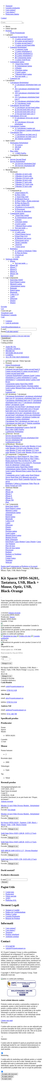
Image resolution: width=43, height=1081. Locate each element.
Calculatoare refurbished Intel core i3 (28, 398)
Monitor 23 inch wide (23, 176)
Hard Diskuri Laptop (17, 282)
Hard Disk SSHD (22, 64)
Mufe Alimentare (12, 539)
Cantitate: (4, 657)
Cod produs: (5, 615)
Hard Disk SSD (21, 197)
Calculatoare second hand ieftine (27, 107)
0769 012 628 (12, 690)
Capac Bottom (19, 542)
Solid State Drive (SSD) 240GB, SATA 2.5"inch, (19, 842)
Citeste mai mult (7, 1020)
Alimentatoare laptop (23, 66)
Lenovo (19, 145)
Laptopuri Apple (21, 49)
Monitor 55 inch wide (23, 186)
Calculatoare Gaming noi (25, 128)
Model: (4, 619)
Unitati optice (25, 465)
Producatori (10, 894)
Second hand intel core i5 (25, 112)
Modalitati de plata (10, 636)
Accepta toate (6, 1079)
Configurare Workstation (14, 432)
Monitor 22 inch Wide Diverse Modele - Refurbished (20, 806)
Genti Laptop (20, 72)
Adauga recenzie (14, 613)
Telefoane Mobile (12, 259)
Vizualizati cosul (7, 313)
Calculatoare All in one (18, 116)
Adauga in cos (6, 663)
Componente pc (11, 456)
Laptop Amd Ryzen (22, 60)
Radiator (9, 552)
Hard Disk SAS (21, 236)
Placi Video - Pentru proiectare (27, 201)
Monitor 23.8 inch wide (24, 178)
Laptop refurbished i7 (24, 56)
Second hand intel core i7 (25, 114)
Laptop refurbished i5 (24, 53)
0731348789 (10, 946)
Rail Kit (18, 245)
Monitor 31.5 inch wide (24, 184)
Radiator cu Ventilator (13, 554)
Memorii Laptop (16, 284)
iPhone (12, 261)
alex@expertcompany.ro (14, 698)
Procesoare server (22, 240)
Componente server (17, 230)
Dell (18, 147)
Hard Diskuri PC (21, 193)
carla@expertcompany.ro (15, 686)
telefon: (4, 690)
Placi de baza (36, 388)
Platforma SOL (11, 900)
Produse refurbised (12, 934)
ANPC (8, 898)
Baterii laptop (15, 290)
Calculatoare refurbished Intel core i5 (19, 400)
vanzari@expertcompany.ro (15, 948)
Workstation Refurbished (19, 143)
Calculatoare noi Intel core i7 (26, 137)
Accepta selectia (7, 1076)
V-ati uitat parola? (12, 331)
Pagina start (5, 566)
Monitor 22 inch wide (23, 174)
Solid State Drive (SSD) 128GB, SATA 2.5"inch (18, 833)
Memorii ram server (23, 238)
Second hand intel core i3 (25, 110)
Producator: (5, 617)
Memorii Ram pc (22, 199)
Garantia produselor (13, 8)
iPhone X (13, 271)
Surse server (20, 247)
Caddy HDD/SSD (22, 205)
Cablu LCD (14, 294)
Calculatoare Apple (23, 103)
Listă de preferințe (12, 323)
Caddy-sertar (20, 232)
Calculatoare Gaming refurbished (27, 130)
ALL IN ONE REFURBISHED (17, 357)
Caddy (12, 296)
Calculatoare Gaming (17, 126)
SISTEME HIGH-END (14, 353)
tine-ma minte (8, 341)
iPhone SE (14, 265)
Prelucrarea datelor (12, 14)
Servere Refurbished (17, 161)
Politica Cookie (11, 914)
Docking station (21, 70)
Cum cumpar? (11, 10)
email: (3, 686)
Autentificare (5, 327)
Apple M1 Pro (11, 347)
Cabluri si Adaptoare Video (26, 251)
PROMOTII (10, 351)
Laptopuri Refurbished (18, 47)
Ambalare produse (12, 936)
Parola (3, 331)
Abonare (4, 882)
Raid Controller (21, 242)
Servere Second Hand (18, 159)
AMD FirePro (20, 153)
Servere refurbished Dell (25, 164)
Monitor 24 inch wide (23, 180)
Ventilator (9, 560)
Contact (4, 18)
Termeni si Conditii (12, 910)
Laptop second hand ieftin (25, 45)
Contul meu (10, 892)
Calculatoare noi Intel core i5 (26, 134)
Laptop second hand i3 (24, 39)
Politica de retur (25, 636)
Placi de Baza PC (22, 203)
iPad (11, 276)
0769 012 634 (12, 702)
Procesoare (20, 209)
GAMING (9, 355)
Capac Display (30, 542)
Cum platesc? (10, 12)
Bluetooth (13, 292)
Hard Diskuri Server (23, 234)
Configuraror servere (13, 442)
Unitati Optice (11, 558)
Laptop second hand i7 (24, 43)
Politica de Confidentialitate (15, 912)
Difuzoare (13, 298)
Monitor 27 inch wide (23, 182)
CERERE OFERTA (13, 349)
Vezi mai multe (21, 76)
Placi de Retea (21, 253)
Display (18, 68)
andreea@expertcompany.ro (16, 710)
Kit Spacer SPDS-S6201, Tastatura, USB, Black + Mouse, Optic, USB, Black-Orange (19, 824)
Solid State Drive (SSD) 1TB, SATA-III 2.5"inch (19, 859)
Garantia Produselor (13, 916)
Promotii (9, 31)
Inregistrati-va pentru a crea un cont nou (15, 336)
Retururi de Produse (13, 918)
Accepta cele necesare (9, 1074)
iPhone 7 (13, 267)
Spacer (12, 617)
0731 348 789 (12, 714)
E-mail (3, 329)
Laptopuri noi (15, 78)
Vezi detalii (11, 810)
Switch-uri (19, 255)
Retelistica (14, 249)
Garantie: (4, 621)
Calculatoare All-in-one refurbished (27, 415)
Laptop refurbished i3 (23, 51)
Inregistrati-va (15, 327)
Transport (9, 6)
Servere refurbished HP (25, 166)
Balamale (13, 288)
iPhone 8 (13, 269)
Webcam (9, 562)
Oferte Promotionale (17, 33)
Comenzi (9, 321)
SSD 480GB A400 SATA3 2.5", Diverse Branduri (19, 851)
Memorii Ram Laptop (23, 74)
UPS (17, 257)
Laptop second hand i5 (24, 41)
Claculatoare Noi (16, 132)
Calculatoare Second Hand (19, 105)
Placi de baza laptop (13, 548)
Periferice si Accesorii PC (25, 207)
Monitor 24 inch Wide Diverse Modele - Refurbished (20, 814)
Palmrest (12, 544)
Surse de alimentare (23, 211)
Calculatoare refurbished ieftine (27, 101)
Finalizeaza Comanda (9, 315)
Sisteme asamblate (23, 139)
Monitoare (9, 446)
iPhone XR (14, 274)
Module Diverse (11, 537)
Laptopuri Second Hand (19, 37)
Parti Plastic (10, 542)
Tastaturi (9, 390)
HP (17, 149)
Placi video (14, 151)
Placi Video (20, 195)
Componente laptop (23, 58)
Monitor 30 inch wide (33, 452)
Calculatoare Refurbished (19, 83)
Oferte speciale (11, 896)
